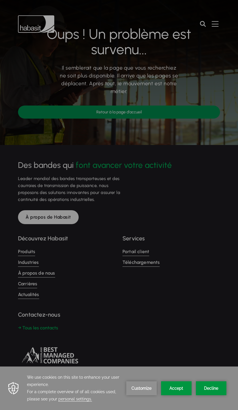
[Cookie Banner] (119, 388)
